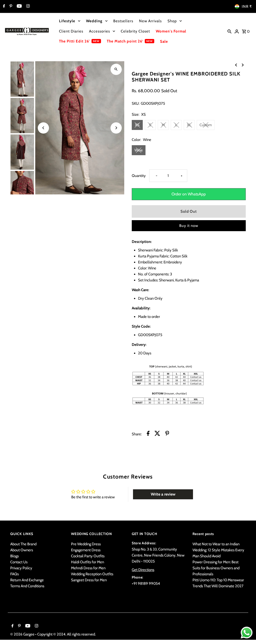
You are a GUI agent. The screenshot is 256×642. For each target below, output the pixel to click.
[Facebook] (3, 6)
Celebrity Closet (135, 31)
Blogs (14, 556)
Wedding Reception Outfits (92, 574)
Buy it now (188, 225)
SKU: (136, 103)
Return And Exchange (27, 580)
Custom (206, 125)
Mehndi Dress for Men (88, 568)
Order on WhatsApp (189, 194)
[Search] (229, 31)
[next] (243, 64)
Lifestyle (67, 21)
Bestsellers (123, 21)
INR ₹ (247, 6)
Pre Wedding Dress (86, 544)
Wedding (94, 21)
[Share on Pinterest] (167, 434)
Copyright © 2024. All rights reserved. (66, 634)
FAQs (14, 574)
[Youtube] (19, 6)
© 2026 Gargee (22, 634)
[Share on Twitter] (157, 434)
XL (189, 125)
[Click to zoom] (116, 69)
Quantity (139, 175)
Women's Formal (171, 31)
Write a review (163, 494)
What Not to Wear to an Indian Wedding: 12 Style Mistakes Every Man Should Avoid (218, 550)
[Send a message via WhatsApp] (247, 633)
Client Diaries (71, 31)
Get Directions (143, 570)
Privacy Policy (21, 568)
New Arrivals (150, 21)
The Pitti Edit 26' (74, 41)
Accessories (99, 31)
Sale (164, 41)
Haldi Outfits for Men (87, 562)
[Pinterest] (10, 6)
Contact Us (19, 562)
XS (137, 125)
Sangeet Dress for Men (89, 580)
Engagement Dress (85, 550)
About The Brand (23, 544)
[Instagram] (27, 6)
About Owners (21, 550)
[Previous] (43, 127)
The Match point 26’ (125, 41)
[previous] (236, 64)
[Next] (116, 127)
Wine (138, 150)
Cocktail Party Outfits (87, 556)
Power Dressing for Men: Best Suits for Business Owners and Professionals (216, 568)
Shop (172, 21)
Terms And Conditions (27, 586)
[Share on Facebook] (148, 434)
